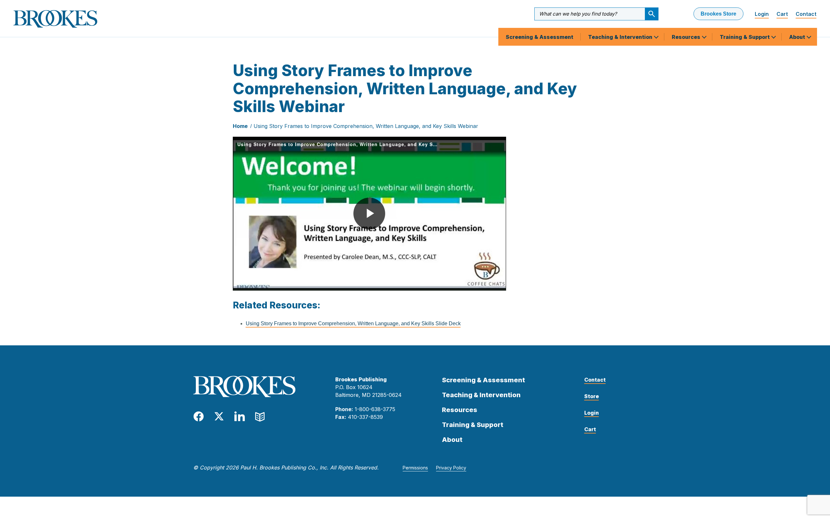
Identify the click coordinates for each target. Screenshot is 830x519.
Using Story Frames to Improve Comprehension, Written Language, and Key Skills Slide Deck (353, 323)
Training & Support (745, 37)
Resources (687, 37)
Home (240, 126)
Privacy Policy (451, 467)
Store (591, 396)
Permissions (415, 467)
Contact (806, 14)
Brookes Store (718, 14)
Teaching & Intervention (621, 37)
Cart (782, 14)
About (797, 37)
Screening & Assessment (539, 37)
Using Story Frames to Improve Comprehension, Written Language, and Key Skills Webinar (366, 126)
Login (762, 14)
